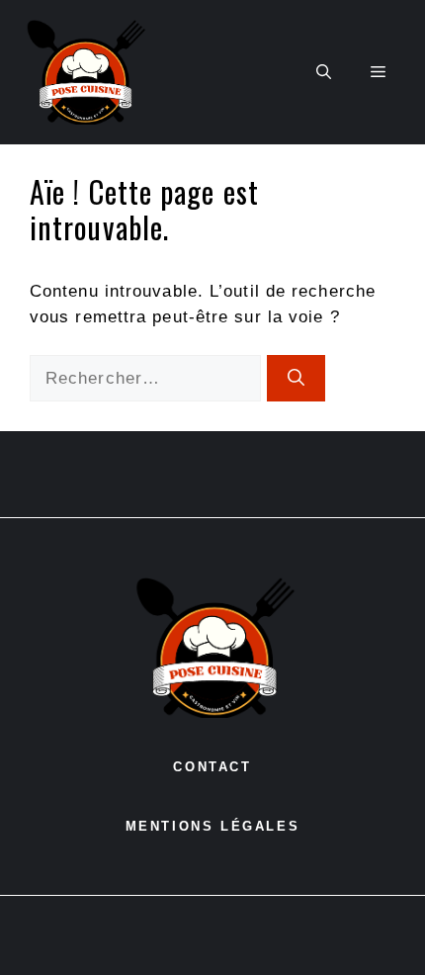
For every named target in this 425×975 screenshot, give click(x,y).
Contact (212, 766)
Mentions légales (213, 826)
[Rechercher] (296, 378)
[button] (324, 72)
